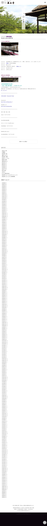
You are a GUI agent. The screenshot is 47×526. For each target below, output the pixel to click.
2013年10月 (4, 416)
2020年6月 (4, 295)
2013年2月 (4, 428)
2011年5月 (4, 460)
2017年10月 (4, 343)
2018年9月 (4, 327)
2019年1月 (4, 321)
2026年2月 (4, 192)
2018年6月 (4, 331)
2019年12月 (4, 304)
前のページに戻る (23, 141)
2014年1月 (4, 412)
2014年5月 (4, 406)
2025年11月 (4, 196)
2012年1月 (4, 448)
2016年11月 (4, 360)
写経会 (7, 63)
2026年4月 (4, 189)
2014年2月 (4, 410)
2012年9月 (4, 436)
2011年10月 (4, 453)
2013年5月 (4, 424)
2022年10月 (4, 252)
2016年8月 (4, 365)
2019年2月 (4, 319)
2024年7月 (4, 220)
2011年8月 (4, 456)
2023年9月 (4, 236)
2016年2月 (4, 374)
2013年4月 (4, 425)
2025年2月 (4, 210)
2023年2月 (4, 246)
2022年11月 (4, 251)
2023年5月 (4, 242)
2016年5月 (4, 369)
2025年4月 (4, 207)
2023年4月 (4, 243)
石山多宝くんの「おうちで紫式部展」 (9, 176)
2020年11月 (4, 287)
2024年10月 (4, 216)
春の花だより (4, 162)
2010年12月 (4, 468)
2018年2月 (4, 337)
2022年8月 (4, 255)
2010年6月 (4, 477)
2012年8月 (4, 437)
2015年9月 (4, 381)
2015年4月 (4, 389)
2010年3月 (4, 481)
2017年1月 (4, 357)
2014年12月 (4, 395)
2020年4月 (4, 298)
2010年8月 (4, 474)
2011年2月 (4, 465)
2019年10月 (4, 307)
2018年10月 (4, 325)
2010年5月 (4, 478)
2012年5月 (4, 442)
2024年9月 (4, 217)
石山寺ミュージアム (5, 158)
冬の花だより (4, 167)
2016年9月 (4, 363)
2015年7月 (4, 384)
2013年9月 (4, 418)
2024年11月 (4, 214)
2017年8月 (4, 346)
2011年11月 (4, 451)
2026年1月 (4, 193)
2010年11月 (4, 469)
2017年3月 (4, 354)
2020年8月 (4, 292)
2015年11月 (4, 378)
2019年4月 (4, 316)
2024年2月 (4, 228)
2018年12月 (4, 322)
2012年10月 (4, 434)
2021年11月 (4, 269)
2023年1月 (4, 248)
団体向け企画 (4, 159)
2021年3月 (4, 281)
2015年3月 (4, 390)
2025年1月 (4, 211)
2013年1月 (4, 430)
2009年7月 (4, 494)
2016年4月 (4, 371)
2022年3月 (4, 263)
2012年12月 (4, 431)
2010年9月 (4, 472)
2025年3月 (4, 208)
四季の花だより (5, 161)
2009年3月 (4, 495)
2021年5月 (4, 278)
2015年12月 (4, 377)
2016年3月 (4, 372)
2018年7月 (4, 330)
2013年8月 (4, 419)
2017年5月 (4, 351)
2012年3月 (4, 445)
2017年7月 (4, 348)
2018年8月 (4, 328)
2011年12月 (4, 450)
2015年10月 (4, 380)
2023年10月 (4, 234)
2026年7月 (4, 184)
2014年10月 (4, 398)
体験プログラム (5, 155)
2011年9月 (4, 454)
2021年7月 (4, 275)
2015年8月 (4, 383)
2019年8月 (4, 310)
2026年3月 (4, 190)
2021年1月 (4, 284)
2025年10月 (4, 198)
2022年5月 (4, 260)
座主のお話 (4, 170)
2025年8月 (4, 201)
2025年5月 (4, 205)
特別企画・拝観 (5, 156)
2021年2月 (4, 283)
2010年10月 (4, 471)
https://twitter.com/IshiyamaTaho (6, 106)
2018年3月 (4, 336)
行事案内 (3, 152)
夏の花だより (4, 164)
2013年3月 (4, 427)
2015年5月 (4, 387)
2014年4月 (4, 407)
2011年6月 (4, 459)
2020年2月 (4, 301)
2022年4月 (4, 261)
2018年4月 (4, 334)
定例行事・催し (5, 153)
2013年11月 (4, 415)
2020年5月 (4, 296)
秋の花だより (4, 165)
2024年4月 (4, 225)
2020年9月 (4, 290)
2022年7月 (4, 257)
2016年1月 (4, 375)
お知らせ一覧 (4, 150)
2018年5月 (4, 333)
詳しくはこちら (4, 90)
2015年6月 (4, 386)
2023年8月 (4, 237)
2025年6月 (4, 204)
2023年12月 (4, 231)
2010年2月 (4, 483)
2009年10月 (4, 489)
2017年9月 (4, 345)
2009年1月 (4, 497)
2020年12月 (4, 286)
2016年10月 (4, 362)
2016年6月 (4, 368)
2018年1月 (4, 339)
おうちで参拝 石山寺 (5, 173)
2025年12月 (4, 195)
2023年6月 (4, 240)
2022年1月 (4, 266)
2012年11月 (4, 433)
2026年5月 (4, 187)
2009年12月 (4, 486)
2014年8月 (4, 401)
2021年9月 (4, 272)
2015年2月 (4, 392)
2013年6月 (4, 422)
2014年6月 (4, 404)
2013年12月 (4, 413)
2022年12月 (4, 249)
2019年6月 (4, 313)
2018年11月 (4, 324)
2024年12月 (4, 213)
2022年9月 (4, 254)
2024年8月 (4, 219)
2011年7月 (4, 457)
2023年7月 (4, 239)
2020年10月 (4, 289)
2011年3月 (4, 463)
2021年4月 (4, 280)
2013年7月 (4, 421)
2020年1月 (4, 302)
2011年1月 (4, 466)
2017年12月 (4, 340)
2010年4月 (4, 480)
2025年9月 (4, 199)
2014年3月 (4, 409)
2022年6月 (4, 258)
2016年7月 (4, 366)
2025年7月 (4, 202)
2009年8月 (4, 492)
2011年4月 (4, 462)
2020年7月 (4, 293)
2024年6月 (4, 222)
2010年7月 (4, 475)
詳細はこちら (18, 66)
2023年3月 (4, 245)
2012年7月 (4, 439)
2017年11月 (4, 342)
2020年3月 (4, 299)
